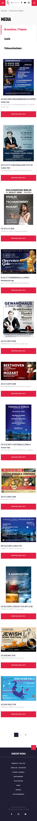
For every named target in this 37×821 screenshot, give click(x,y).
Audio (7, 39)
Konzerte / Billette (18, 763)
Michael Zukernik (18, 772)
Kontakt (18, 790)
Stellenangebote (18, 794)
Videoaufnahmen (13, 48)
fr (18, 3)
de (12, 3)
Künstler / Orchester (18, 767)
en (14, 3)
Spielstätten (18, 781)
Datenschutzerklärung (18, 807)
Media (18, 785)
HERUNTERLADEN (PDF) (18, 114)
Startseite (4, 11)
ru (16, 3)
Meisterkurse (18, 776)
